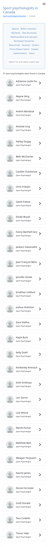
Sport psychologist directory (14, 16)
